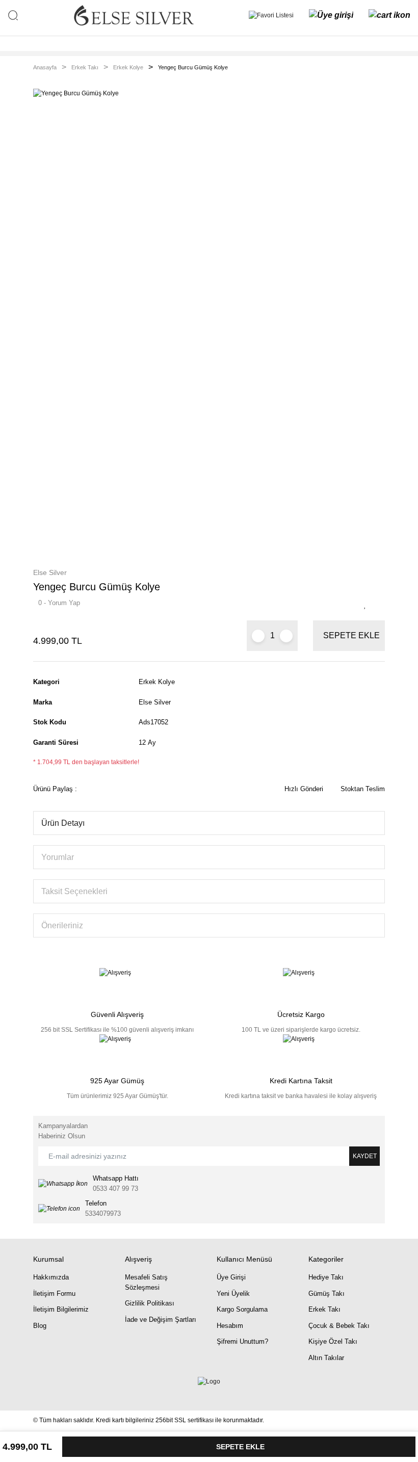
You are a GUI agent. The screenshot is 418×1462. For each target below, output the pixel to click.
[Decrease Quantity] (258, 636)
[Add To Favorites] (368, 605)
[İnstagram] (53, 1391)
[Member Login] (331, 15)
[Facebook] (35, 1391)
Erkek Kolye (157, 682)
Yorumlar (57, 857)
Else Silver (50, 572)
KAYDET (365, 1156)
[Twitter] (41, 1391)
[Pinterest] (60, 1391)
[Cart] (389, 15)
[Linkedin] (47, 1391)
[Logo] (133, 15)
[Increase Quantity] (286, 636)
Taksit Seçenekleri (74, 891)
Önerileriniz (62, 925)
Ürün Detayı (63, 823)
